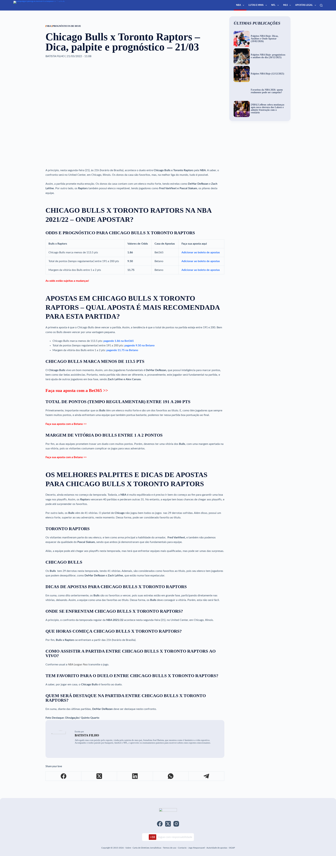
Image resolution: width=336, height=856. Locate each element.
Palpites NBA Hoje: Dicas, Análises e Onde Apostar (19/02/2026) (264, 39)
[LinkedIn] (135, 776)
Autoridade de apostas (216, 848)
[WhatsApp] (171, 776)
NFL (273, 5)
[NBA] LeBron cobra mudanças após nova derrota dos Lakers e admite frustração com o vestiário (267, 109)
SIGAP (232, 848)
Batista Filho (87, 735)
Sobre (128, 848)
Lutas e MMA (256, 5)
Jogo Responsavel (196, 848)
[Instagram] (176, 824)
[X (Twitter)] (99, 776)
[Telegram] (206, 776)
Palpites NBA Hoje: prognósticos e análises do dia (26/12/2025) (268, 56)
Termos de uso (169, 848)
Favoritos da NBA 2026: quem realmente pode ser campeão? (267, 91)
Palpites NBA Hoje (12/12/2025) (267, 74)
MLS (285, 5)
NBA (238, 5)
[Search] (321, 5)
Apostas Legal (304, 5)
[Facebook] (63, 776)
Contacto (182, 848)
